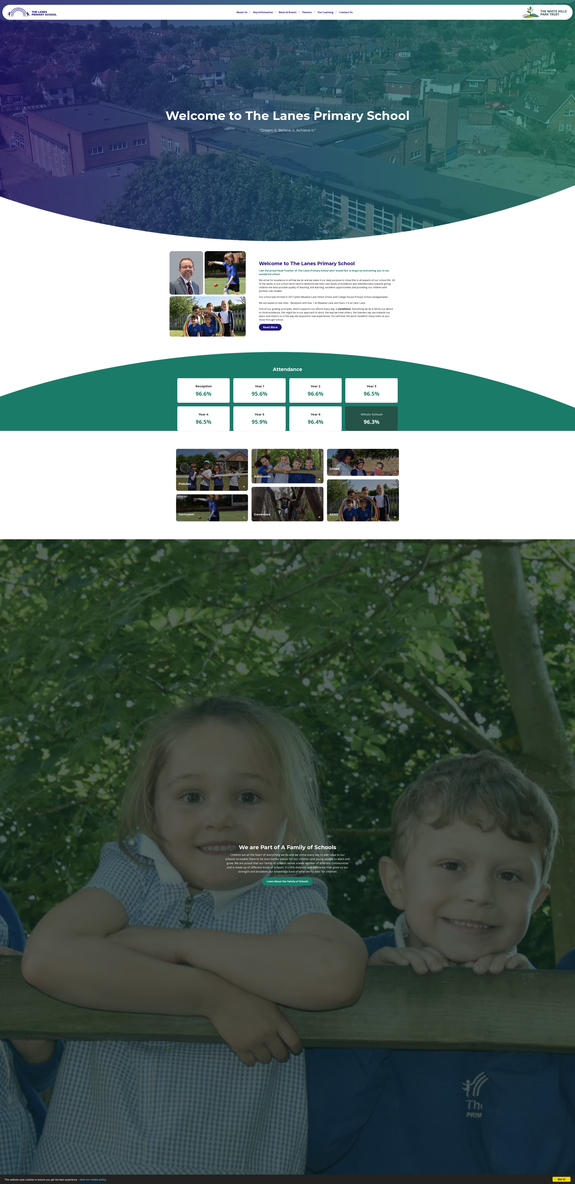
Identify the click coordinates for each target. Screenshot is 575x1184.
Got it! (561, 1179)
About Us (242, 12)
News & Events (288, 12)
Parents (307, 12)
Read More (270, 327)
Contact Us (346, 12)
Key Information (263, 12)
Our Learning (326, 12)
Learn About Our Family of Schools (287, 881)
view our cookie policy (93, 1179)
